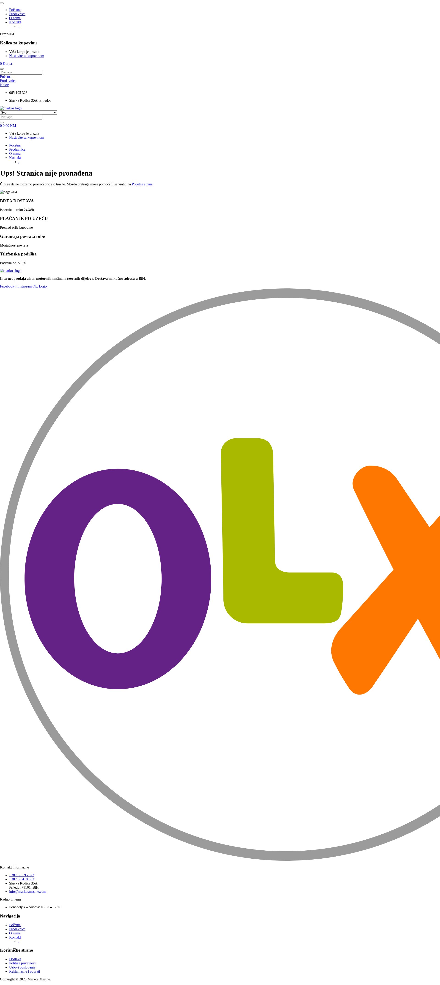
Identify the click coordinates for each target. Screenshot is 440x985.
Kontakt (15, 22)
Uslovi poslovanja (22, 967)
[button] (6, 63)
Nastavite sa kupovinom (26, 56)
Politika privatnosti (22, 963)
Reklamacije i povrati (24, 971)
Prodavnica (17, 14)
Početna (15, 10)
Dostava (15, 959)
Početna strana (142, 184)
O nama (15, 18)
